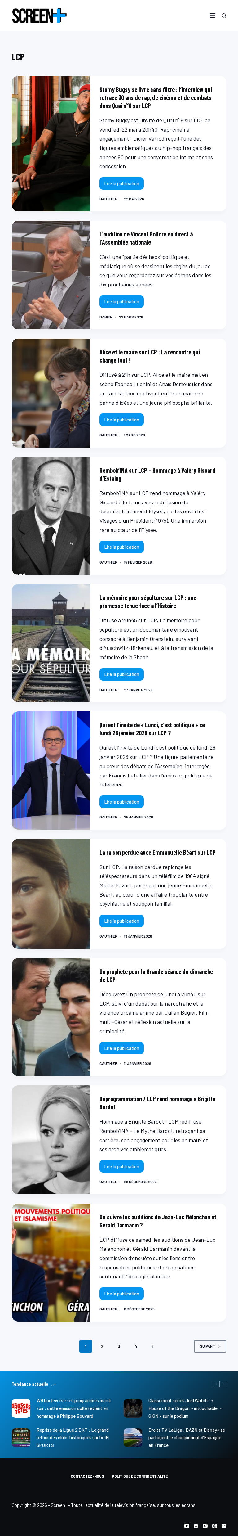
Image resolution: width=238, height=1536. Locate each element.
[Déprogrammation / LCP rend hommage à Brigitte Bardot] (51, 1139)
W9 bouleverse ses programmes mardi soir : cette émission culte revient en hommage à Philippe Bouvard (74, 1408)
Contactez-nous (87, 1476)
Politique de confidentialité (140, 1476)
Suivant (207, 1346)
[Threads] (214, 1526)
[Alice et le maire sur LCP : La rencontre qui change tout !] (51, 393)
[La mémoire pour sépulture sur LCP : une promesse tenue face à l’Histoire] (51, 643)
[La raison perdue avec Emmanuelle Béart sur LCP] (51, 894)
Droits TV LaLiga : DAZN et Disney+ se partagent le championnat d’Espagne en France (186, 1437)
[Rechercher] (224, 15)
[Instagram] (205, 1526)
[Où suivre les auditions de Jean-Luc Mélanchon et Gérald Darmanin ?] (51, 1263)
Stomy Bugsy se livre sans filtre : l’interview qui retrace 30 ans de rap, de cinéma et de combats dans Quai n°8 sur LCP (155, 97)
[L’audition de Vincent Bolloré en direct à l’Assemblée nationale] (51, 275)
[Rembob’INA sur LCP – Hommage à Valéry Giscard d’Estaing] (51, 516)
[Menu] (212, 15)
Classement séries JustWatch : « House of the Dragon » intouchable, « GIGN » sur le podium (185, 1408)
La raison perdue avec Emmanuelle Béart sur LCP (157, 852)
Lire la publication (122, 185)
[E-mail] (224, 1526)
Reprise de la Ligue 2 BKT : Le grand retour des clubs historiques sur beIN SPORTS (73, 1437)
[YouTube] (186, 1526)
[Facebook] (196, 1526)
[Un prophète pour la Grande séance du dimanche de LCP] (51, 1017)
